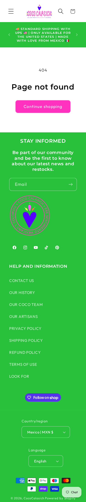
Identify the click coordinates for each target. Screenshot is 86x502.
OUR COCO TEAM (26, 304)
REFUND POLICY (25, 352)
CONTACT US (21, 280)
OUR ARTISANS (23, 316)
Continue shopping (43, 106)
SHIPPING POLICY (26, 340)
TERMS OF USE (23, 364)
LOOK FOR (19, 376)
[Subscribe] (70, 184)
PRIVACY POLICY (25, 328)
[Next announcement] (77, 35)
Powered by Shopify (60, 498)
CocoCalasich (34, 498)
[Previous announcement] (9, 35)
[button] (11, 11)
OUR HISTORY (22, 292)
